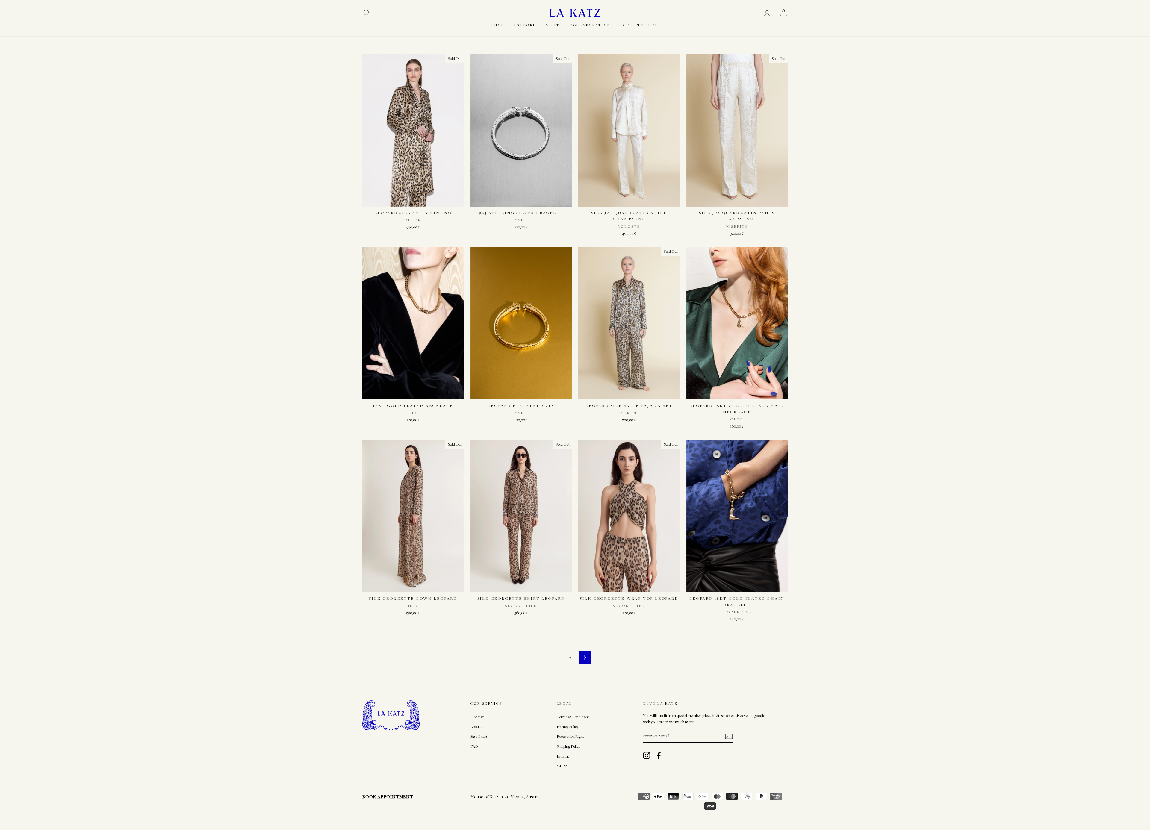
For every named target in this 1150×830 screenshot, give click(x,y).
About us (477, 726)
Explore (525, 24)
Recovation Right (570, 736)
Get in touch (640, 24)
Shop (497, 24)
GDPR (562, 766)
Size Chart (478, 736)
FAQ (474, 746)
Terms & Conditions (573, 716)
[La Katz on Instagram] (646, 755)
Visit (552, 24)
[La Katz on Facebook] (658, 755)
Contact (477, 716)
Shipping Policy (568, 746)
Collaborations (591, 24)
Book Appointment (387, 796)
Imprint (563, 756)
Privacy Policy (568, 726)
